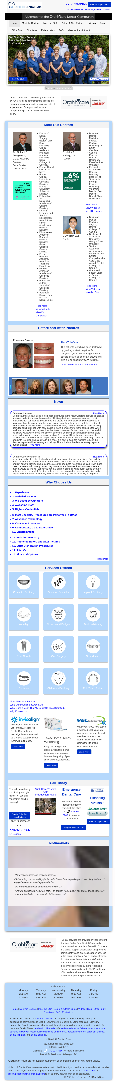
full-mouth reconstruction (92, 1028)
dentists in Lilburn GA (45, 1028)
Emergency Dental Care (73, 827)
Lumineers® (60, 1031)
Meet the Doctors (30, 23)
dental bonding (38, 1035)
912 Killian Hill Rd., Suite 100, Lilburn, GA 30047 (88, 10)
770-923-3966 (87, 4)
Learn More (18, 746)
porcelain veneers (76, 1031)
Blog (102, 23)
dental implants (17, 1035)
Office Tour (17, 30)
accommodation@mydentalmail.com (26, 1074)
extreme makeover (19, 1031)
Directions (32, 30)
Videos (92, 23)
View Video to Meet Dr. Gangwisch (43, 312)
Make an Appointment (99, 4)
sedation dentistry (70, 1028)
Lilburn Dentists (45, 1018)
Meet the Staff (50, 23)
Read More (41, 306)
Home (15, 23)
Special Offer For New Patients (19, 815)
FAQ (61, 30)
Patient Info (47, 30)
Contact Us (67, 1012)
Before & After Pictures (72, 23)
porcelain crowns (95, 1031)
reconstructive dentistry (41, 1031)
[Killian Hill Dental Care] (45, 806)
